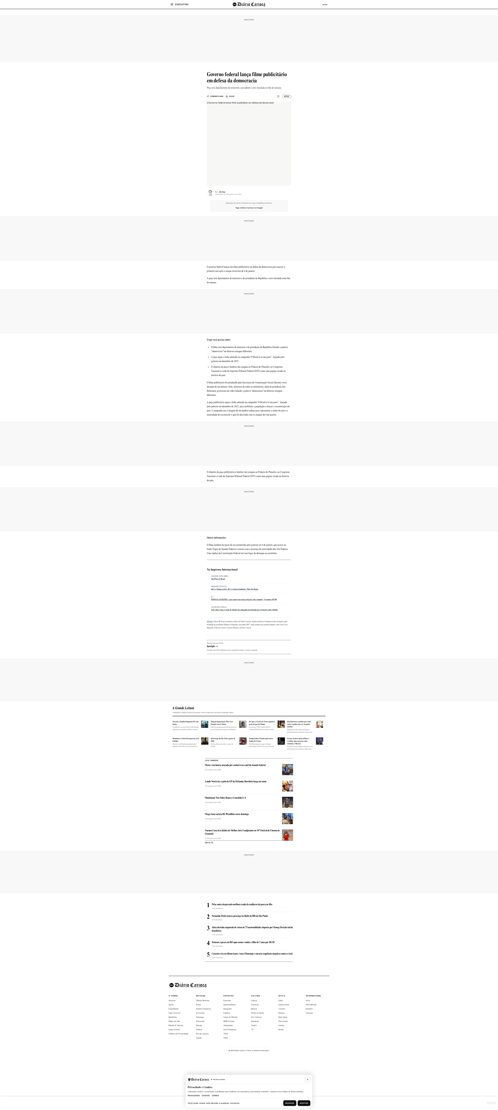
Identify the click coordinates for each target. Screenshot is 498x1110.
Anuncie (172, 1000)
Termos (215, 1095)
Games (281, 1025)
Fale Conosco (175, 1013)
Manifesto (173, 1017)
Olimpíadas (228, 1025)
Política (199, 1029)
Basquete (227, 1009)
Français (309, 1013)
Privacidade (194, 1095)
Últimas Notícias (202, 1000)
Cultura (254, 1000)
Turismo (281, 1009)
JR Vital (210, 622)
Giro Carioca (256, 1017)
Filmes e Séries (257, 1013)
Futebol (226, 1013)
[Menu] (172, 4)
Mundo (199, 1025)
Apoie (325, 5)
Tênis (225, 1034)
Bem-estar (282, 1017)
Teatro (254, 1025)
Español (309, 1009)
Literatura (255, 1021)
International (311, 1005)
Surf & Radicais (229, 1029)
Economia (200, 1013)
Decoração (283, 1021)
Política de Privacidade (178, 1034)
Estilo (280, 1000)
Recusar (289, 1103)
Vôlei (225, 1038)
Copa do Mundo (230, 1017)
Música (254, 1009)
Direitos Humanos (203, 1009)
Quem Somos (174, 1029)
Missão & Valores (176, 1025)
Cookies (206, 1095)
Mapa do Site (174, 1021)
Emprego (200, 1017)
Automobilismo (229, 1005)
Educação (200, 1021)
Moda (280, 1029)
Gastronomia (283, 1005)
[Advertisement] (249, 40)
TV (252, 1029)
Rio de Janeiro (202, 1034)
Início (308, 1000)
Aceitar (304, 1103)
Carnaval (254, 1005)
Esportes (227, 1000)
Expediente (173, 1009)
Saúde (199, 1038)
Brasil (198, 1005)
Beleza (281, 1013)
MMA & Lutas (228, 1021)
